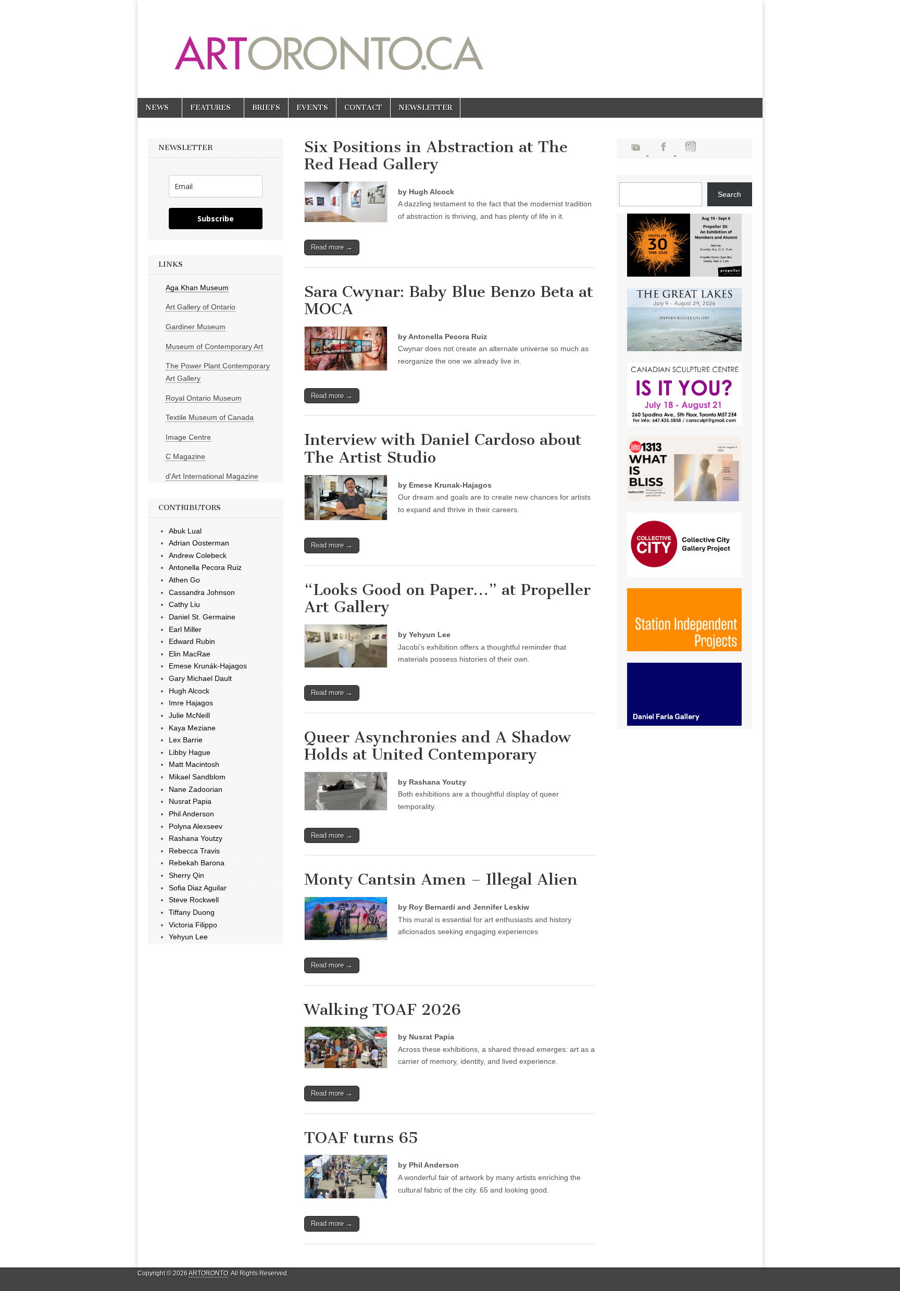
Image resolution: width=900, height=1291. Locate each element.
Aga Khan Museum (197, 287)
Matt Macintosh (194, 764)
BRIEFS (266, 107)
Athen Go (184, 580)
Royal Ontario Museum (204, 398)
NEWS (157, 107)
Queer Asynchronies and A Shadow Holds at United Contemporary (437, 746)
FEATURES (210, 107)
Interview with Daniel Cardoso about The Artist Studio (443, 448)
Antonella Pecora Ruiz (205, 567)
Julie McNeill (189, 715)
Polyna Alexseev (195, 826)
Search (729, 194)
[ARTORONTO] (415, 41)
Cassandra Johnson (202, 592)
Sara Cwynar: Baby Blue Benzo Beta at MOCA (448, 300)
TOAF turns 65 (361, 1137)
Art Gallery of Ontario (200, 307)
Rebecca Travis (194, 851)
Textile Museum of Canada (210, 417)
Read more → (332, 247)
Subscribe (215, 219)
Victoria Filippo (193, 925)
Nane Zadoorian (195, 789)
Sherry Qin (186, 875)
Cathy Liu (184, 604)
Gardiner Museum (196, 326)
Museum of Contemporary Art (214, 346)
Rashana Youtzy (195, 838)
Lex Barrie (186, 740)
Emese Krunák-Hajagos (208, 666)
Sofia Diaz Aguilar (198, 888)
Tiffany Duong (192, 912)
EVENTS (312, 107)
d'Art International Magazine (212, 476)
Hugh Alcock (189, 691)
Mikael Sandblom (197, 777)
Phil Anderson (191, 814)
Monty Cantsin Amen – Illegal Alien (441, 879)
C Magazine (185, 456)
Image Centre (188, 437)
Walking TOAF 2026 (382, 1009)
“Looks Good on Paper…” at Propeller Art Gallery (447, 598)
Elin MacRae (189, 654)
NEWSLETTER (425, 107)
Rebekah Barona (196, 863)
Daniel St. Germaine (202, 617)
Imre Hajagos (191, 703)
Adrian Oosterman (199, 543)
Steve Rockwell (194, 900)
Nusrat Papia (190, 801)
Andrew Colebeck (198, 555)
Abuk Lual (185, 531)
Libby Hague (189, 752)
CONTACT (363, 107)
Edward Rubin (192, 641)
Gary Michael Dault (200, 678)
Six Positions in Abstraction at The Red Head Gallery (436, 156)
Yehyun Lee (188, 937)
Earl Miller (185, 629)
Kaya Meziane (192, 728)
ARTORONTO (208, 1273)
